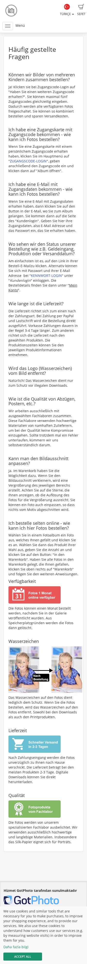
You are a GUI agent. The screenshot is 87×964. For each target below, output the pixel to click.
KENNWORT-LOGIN (46, 275)
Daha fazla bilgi (16, 947)
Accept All (22, 957)
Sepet (81, 14)
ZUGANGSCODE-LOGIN (28, 161)
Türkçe (66, 14)
